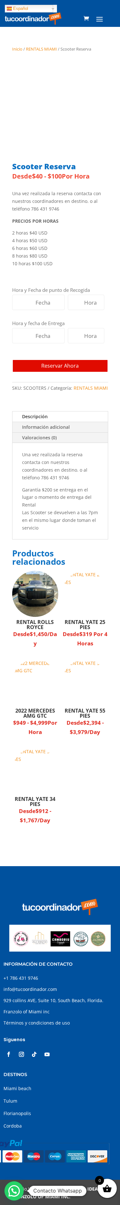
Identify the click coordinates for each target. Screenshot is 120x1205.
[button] (14, 1191)
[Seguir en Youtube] (47, 1054)
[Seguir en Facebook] (9, 1054)
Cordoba (13, 1126)
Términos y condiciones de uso (37, 1023)
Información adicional (46, 427)
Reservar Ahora (60, 365)
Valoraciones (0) (39, 438)
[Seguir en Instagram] (21, 1054)
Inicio (17, 49)
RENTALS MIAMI (41, 49)
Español (20, 8)
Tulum (10, 1101)
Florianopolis (17, 1113)
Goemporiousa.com (61, 1189)
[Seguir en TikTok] (34, 1054)
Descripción (35, 416)
